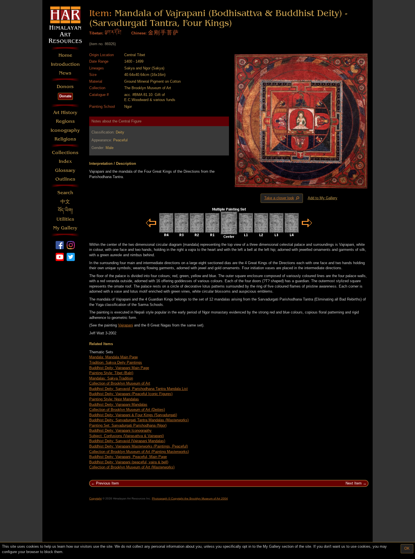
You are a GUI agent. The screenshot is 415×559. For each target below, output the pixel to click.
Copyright (95, 498)
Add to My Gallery (322, 198)
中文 (65, 201)
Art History (65, 112)
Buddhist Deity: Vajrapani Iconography (120, 430)
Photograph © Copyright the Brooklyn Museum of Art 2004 (190, 498)
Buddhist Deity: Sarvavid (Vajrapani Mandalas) (127, 441)
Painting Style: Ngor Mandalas (114, 399)
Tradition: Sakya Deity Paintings (115, 362)
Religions (65, 139)
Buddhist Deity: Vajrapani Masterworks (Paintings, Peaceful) (138, 446)
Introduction (65, 64)
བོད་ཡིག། (65, 210)
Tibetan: (96, 33)
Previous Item (107, 483)
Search (65, 192)
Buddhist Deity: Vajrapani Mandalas (118, 404)
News (65, 73)
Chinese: (139, 33)
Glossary (65, 170)
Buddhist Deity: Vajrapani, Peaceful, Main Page (128, 457)
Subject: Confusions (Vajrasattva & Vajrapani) (126, 436)
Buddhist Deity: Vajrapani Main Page (119, 368)
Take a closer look (282, 198)
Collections (65, 152)
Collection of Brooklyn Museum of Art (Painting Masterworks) (139, 452)
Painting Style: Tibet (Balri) (111, 373)
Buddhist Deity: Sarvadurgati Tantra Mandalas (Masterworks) (139, 420)
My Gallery (65, 228)
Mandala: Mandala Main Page (113, 357)
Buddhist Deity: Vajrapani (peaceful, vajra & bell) (128, 462)
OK (407, 548)
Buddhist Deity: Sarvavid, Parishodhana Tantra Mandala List (138, 389)
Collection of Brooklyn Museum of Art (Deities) (127, 409)
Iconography (65, 130)
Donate (65, 96)
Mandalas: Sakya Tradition (111, 378)
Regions (65, 121)
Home (65, 55)
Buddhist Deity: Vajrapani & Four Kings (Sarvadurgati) (133, 415)
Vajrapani (125, 325)
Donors (65, 86)
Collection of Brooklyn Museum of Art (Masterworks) (131, 467)
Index (65, 161)
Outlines (65, 179)
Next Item (354, 483)
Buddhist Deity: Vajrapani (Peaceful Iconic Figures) (130, 394)
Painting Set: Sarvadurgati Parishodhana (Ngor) (128, 425)
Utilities (65, 219)
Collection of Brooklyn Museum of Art (119, 383)
